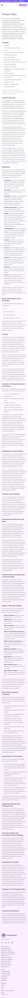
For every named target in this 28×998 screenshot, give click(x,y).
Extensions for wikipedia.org (7, 959)
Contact (2, 992)
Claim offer (21, 1)
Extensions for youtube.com (7, 957)
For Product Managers (5, 971)
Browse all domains (5, 966)
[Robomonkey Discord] (5, 942)
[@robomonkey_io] (9, 942)
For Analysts (3, 980)
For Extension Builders (5, 973)
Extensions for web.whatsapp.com (8, 953)
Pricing (2, 986)
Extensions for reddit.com (6, 961)
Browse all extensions (5, 948)
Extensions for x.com (5, 955)
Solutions (3, 985)
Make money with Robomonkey (7, 990)
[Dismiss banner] (26, 1)
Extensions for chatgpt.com (6, 950)
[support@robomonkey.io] (2, 942)
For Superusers (4, 976)
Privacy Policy (4, 994)
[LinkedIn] (12, 942)
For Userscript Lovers (5, 974)
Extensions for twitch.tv (6, 963)
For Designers (4, 978)
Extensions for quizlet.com (6, 964)
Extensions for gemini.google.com (8, 952)
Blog (2, 988)
